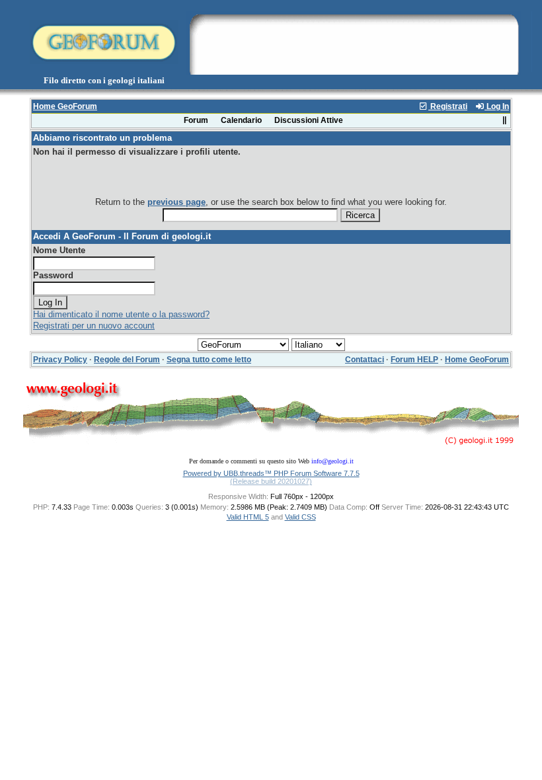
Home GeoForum (65, 106)
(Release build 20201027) (271, 481)
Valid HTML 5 (248, 517)
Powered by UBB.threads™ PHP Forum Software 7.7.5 (271, 473)
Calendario (241, 120)
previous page (176, 202)
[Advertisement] (353, 41)
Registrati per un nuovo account (94, 326)
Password (53, 275)
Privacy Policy (60, 359)
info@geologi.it (332, 461)
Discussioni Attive (308, 120)
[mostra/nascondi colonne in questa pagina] (504, 120)
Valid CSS (300, 517)
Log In (496, 106)
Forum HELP (414, 359)
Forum (196, 120)
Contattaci (364, 359)
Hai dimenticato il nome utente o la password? (121, 314)
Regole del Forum (127, 359)
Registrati (447, 106)
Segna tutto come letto (209, 359)
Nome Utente (59, 250)
